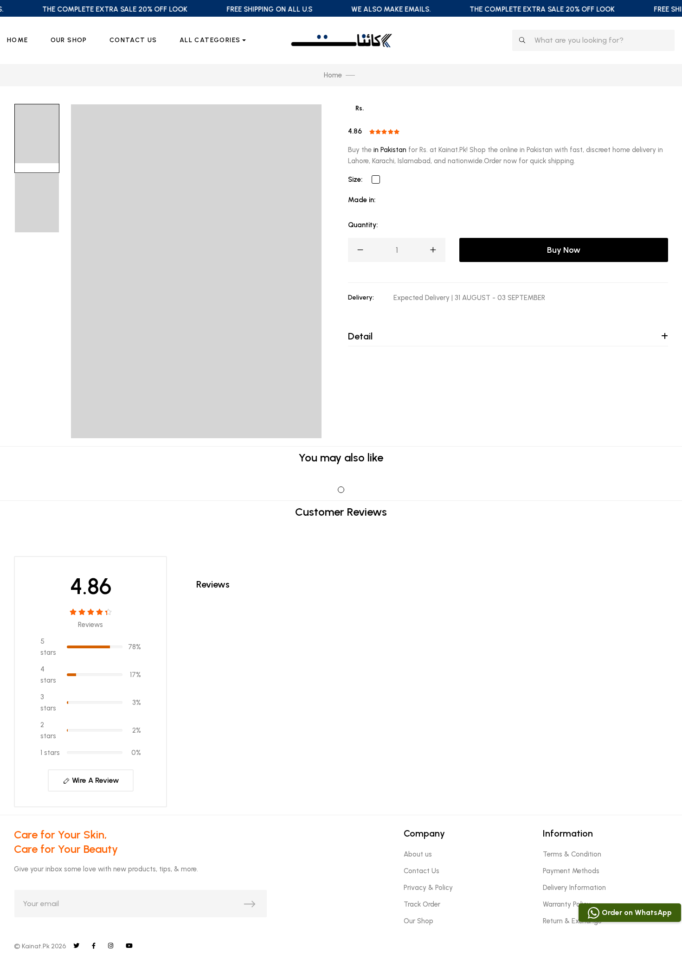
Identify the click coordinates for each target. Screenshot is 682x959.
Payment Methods (571, 871)
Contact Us (133, 40)
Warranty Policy (567, 904)
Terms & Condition (572, 854)
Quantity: (363, 225)
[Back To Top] (656, 933)
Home (17, 40)
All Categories (210, 40)
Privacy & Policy (428, 887)
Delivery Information (574, 887)
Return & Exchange (572, 921)
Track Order (422, 904)
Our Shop (69, 40)
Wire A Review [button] (94, 780)
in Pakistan (389, 150)
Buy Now (563, 250)
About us (418, 854)
